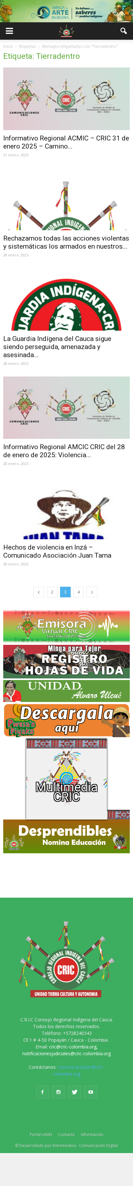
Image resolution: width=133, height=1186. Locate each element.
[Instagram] (58, 1092)
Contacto (66, 1134)
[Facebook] (42, 1092)
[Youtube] (90, 1092)
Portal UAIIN (41, 1134)
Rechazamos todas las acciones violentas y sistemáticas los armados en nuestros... (66, 242)
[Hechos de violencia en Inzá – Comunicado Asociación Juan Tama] (66, 508)
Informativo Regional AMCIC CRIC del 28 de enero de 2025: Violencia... (64, 451)
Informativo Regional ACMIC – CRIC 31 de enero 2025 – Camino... (66, 142)
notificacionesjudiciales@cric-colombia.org (66, 1053)
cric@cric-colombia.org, (73, 1047)
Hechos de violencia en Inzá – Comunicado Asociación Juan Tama (57, 551)
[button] (124, 31)
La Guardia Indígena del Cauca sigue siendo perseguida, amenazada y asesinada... (57, 347)
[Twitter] (74, 1092)
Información (92, 1134)
